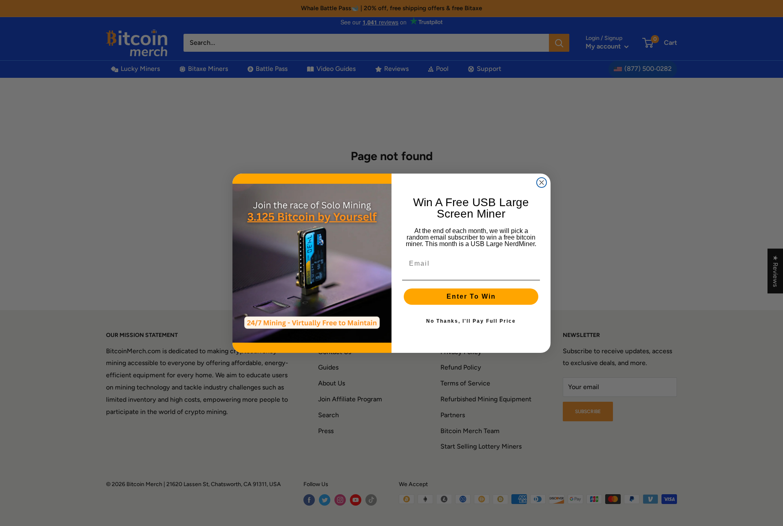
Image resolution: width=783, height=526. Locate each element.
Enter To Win (471, 296)
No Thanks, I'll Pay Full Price (471, 321)
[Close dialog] (541, 182)
